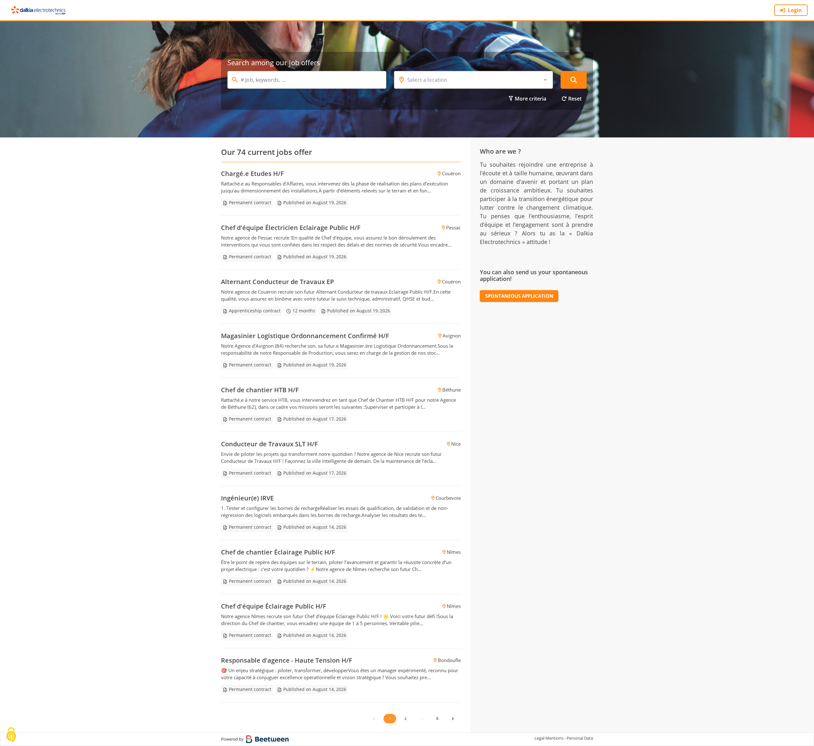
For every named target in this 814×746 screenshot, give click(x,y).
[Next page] (452, 718)
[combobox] (473, 80)
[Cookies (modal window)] (11, 735)
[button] (545, 80)
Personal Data (580, 738)
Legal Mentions (549, 738)
